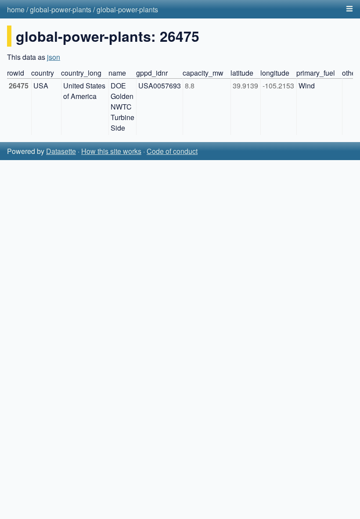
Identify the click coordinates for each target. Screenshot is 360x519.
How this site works (111, 151)
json (53, 57)
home (16, 9)
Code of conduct (172, 151)
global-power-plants (60, 9)
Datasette (61, 151)
